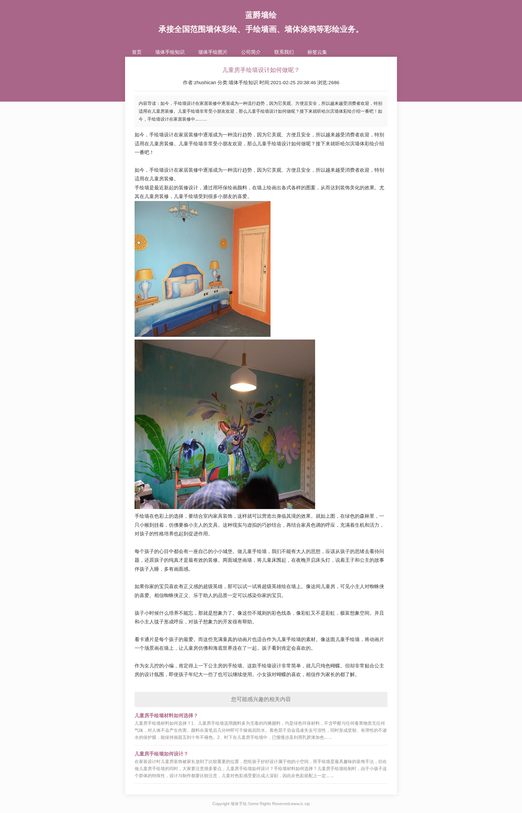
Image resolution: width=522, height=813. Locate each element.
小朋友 (225, 143)
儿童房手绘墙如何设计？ (161, 754)
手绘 (271, 143)
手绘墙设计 (161, 134)
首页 (137, 52)
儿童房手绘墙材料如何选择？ (166, 715)
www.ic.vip (300, 803)
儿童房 (156, 143)
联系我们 (284, 52)
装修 (193, 134)
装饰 (345, 187)
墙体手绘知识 (170, 52)
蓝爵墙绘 (261, 15)
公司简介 (251, 52)
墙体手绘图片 (213, 52)
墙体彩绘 (364, 143)
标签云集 (317, 52)
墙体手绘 (239, 803)
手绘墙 (195, 143)
